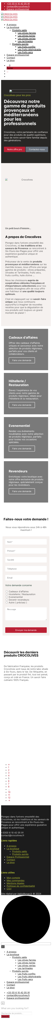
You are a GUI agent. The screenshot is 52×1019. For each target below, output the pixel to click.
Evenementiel (16, 597)
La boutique (13, 27)
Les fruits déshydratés (29, 49)
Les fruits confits (26, 46)
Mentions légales (15, 883)
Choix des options (14, 711)
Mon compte (13, 877)
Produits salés (19, 30)
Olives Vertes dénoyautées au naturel (16, 740)
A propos (11, 24)
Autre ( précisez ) (18, 602)
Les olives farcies (27, 32)
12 (9, 797)
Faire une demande (21, 448)
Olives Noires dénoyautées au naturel (38, 740)
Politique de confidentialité (21, 886)
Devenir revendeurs (19, 599)
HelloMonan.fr (24, 893)
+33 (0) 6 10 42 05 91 (18, 3)
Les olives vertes (26, 38)
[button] (8, 65)
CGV (9, 888)
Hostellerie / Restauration (22, 594)
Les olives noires (26, 35)
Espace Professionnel (18, 856)
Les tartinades (25, 41)
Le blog (11, 60)
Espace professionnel (18, 9)
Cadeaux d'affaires (19, 591)
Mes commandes (15, 880)
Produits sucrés (20, 43)
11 (9, 794)
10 (9, 792)
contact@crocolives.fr (18, 6)
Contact (11, 57)
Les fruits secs (25, 52)
